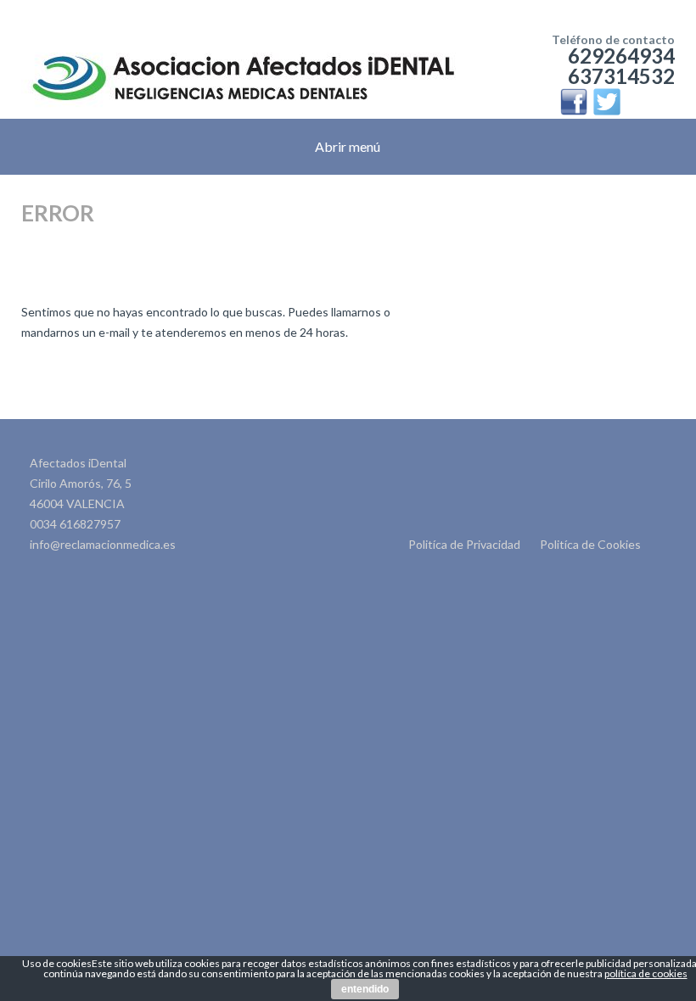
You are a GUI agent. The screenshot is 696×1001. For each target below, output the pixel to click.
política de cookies (646, 973)
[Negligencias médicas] (242, 50)
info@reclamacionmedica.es (103, 544)
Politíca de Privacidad (464, 544)
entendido (365, 989)
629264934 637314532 (621, 65)
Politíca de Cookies (590, 544)
